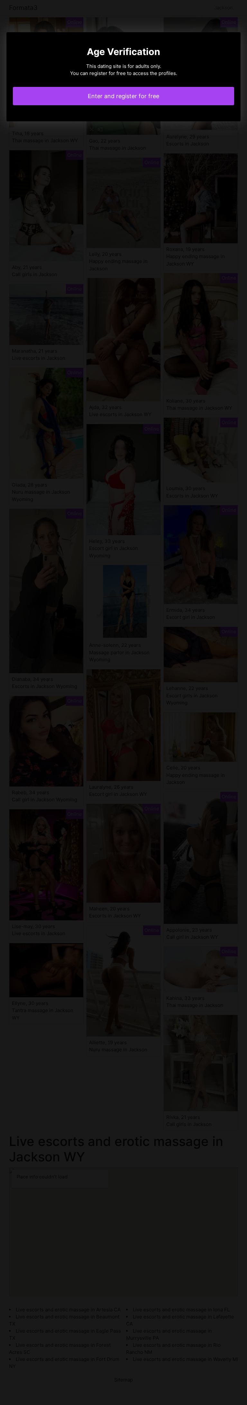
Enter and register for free (123, 96)
